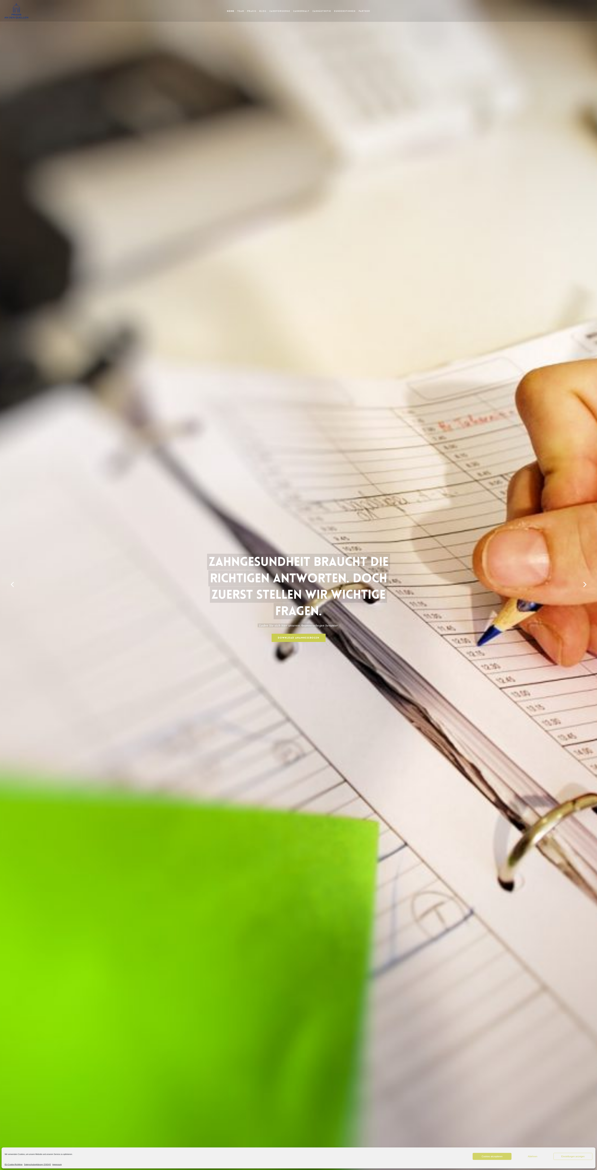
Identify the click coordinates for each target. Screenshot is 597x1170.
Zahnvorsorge (279, 11)
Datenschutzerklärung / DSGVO (37, 1164)
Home (230, 11)
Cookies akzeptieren (492, 1156)
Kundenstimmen (345, 11)
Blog (262, 11)
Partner (364, 11)
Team (240, 11)
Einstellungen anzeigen (573, 1156)
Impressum (57, 1164)
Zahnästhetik (321, 11)
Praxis (251, 11)
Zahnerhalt (301, 11)
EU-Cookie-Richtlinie (14, 1164)
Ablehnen (532, 1156)
